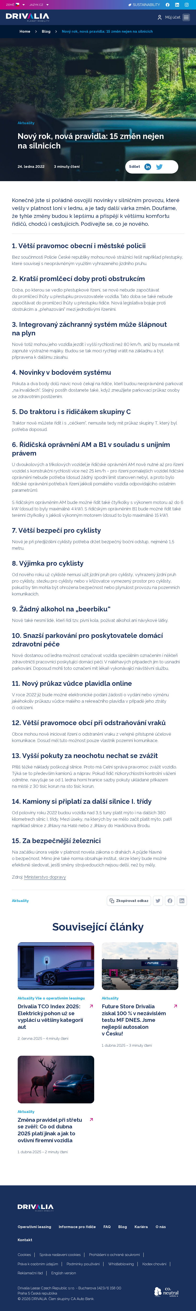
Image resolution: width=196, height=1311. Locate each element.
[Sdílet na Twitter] (159, 167)
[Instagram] (186, 4)
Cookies (24, 1255)
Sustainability (146, 5)
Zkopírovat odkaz (132, 901)
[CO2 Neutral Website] (166, 1292)
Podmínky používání (83, 1264)
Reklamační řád (30, 1273)
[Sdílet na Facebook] (170, 167)
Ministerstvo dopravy (45, 877)
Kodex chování (154, 1264)
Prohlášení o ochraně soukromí (114, 1255)
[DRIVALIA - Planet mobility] (27, 17)
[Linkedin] (177, 4)
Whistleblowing (121, 1264)
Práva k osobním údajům (38, 1264)
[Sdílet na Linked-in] (148, 167)
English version (63, 1273)
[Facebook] (167, 4)
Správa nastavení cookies (60, 1255)
